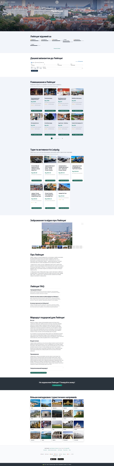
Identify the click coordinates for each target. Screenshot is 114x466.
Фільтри (59, 19)
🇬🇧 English (42, 454)
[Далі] (64, 138)
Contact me (57, 448)
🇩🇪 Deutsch (56, 454)
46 (62, 138)
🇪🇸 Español (51, 454)
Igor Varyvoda (52, 448)
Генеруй (53, 19)
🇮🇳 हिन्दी (60, 455)
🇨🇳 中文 (68, 454)
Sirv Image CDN (66, 448)
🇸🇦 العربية (64, 454)
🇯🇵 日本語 (72, 454)
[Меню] (1, 2)
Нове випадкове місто (57, 385)
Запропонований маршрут (39, 368)
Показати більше (57, 48)
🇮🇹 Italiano (60, 454)
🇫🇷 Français (47, 454)
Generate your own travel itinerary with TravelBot (38, 372)
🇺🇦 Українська (55, 455)
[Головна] (57, 2)
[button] (82, 223)
